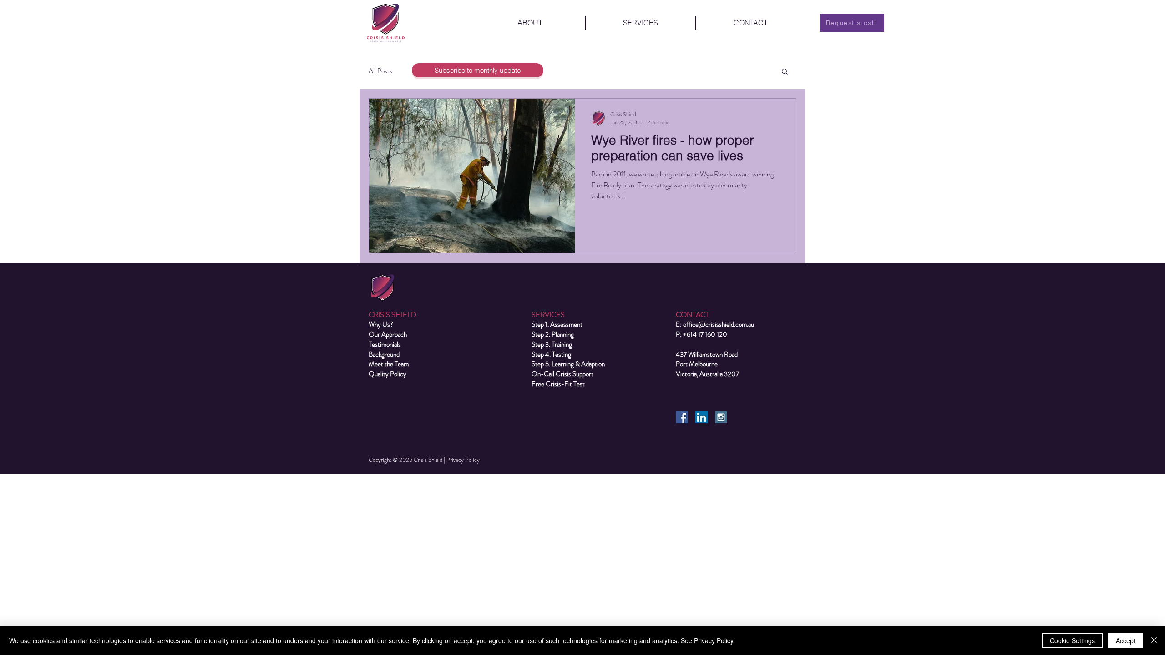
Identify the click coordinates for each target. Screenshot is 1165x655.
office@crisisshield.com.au (718, 324)
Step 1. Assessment (557, 324)
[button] (784, 72)
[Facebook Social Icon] (682, 417)
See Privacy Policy (707, 640)
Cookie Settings (1072, 640)
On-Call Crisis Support (562, 374)
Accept (1125, 640)
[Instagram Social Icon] (721, 417)
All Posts (380, 71)
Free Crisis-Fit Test (558, 384)
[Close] (1154, 640)
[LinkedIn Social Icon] (701, 417)
